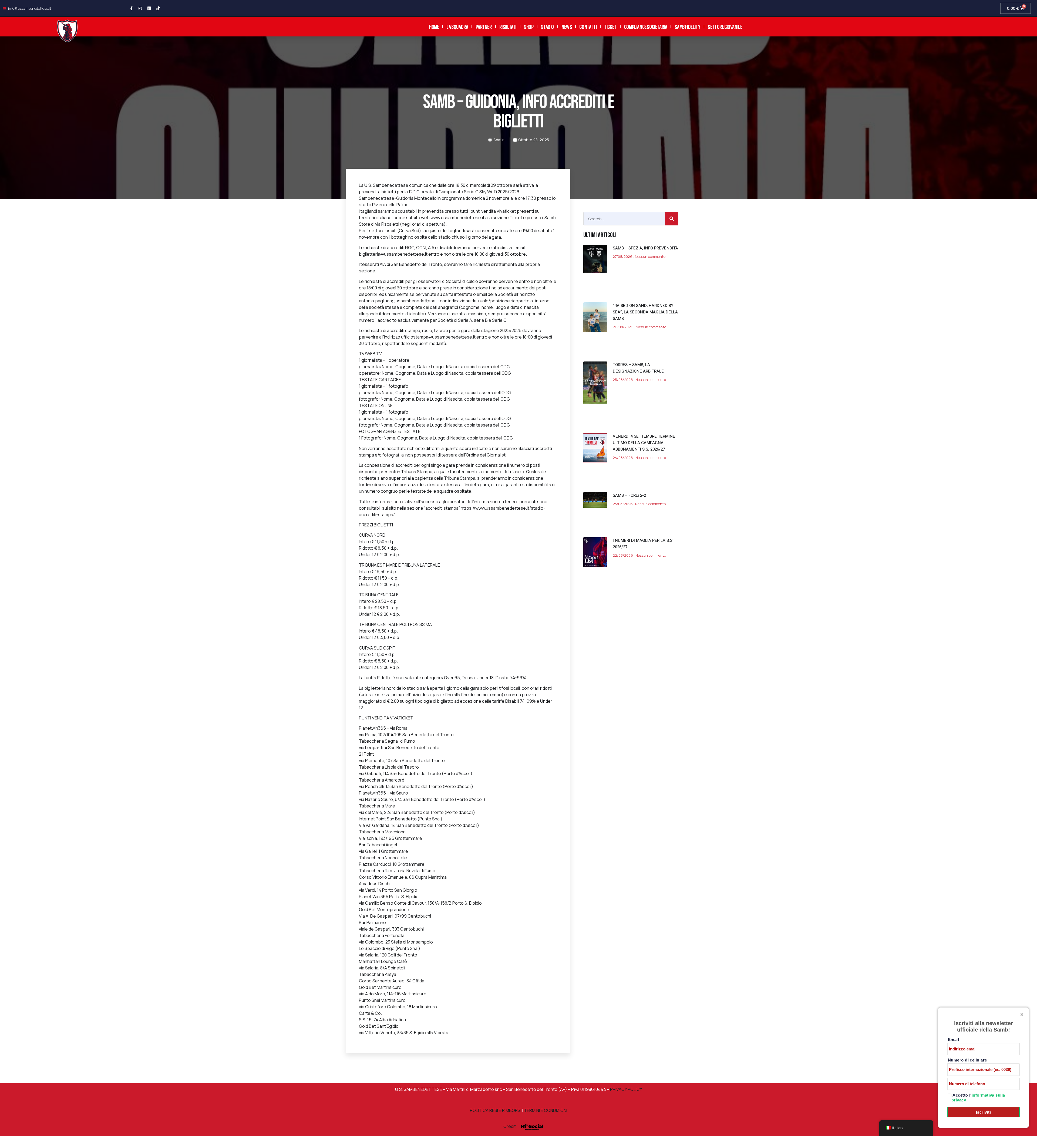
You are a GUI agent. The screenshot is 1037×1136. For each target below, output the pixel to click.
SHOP (528, 26)
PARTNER (483, 26)
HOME (434, 26)
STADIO (547, 26)
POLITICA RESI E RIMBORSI (495, 1110)
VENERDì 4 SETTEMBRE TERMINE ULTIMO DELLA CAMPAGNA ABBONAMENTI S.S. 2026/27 (644, 442)
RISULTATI (507, 26)
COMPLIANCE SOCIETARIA (645, 26)
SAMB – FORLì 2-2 (629, 495)
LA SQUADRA (457, 26)
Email (953, 1039)
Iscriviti (983, 1112)
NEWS (566, 26)
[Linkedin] (149, 8)
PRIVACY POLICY (625, 1089)
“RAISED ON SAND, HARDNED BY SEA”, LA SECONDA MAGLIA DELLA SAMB (645, 312)
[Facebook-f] (131, 8)
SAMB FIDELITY (687, 26)
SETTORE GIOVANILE (725, 26)
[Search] (671, 218)
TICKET (610, 26)
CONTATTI (588, 26)
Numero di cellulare (967, 1060)
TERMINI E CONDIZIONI (545, 1110)
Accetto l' (978, 1097)
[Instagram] (140, 8)
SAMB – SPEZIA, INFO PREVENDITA (645, 248)
